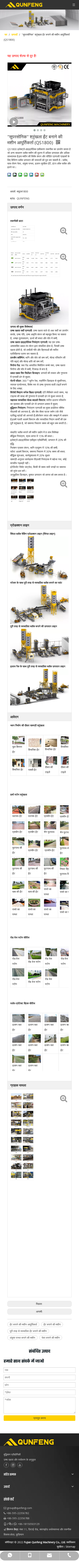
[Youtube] (19, 1465)
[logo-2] (39, 1442)
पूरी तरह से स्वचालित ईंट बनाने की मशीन (28, 1331)
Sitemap (70, 1546)
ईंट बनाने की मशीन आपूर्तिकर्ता (23, 1324)
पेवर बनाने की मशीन (51, 1337)
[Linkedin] (13, 1465)
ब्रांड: (12, 198)
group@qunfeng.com (19, 1508)
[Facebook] (6, 1465)
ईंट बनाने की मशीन (52, 1324)
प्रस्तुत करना (39, 1418)
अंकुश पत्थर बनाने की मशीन (22, 1337)
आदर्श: (13, 191)
